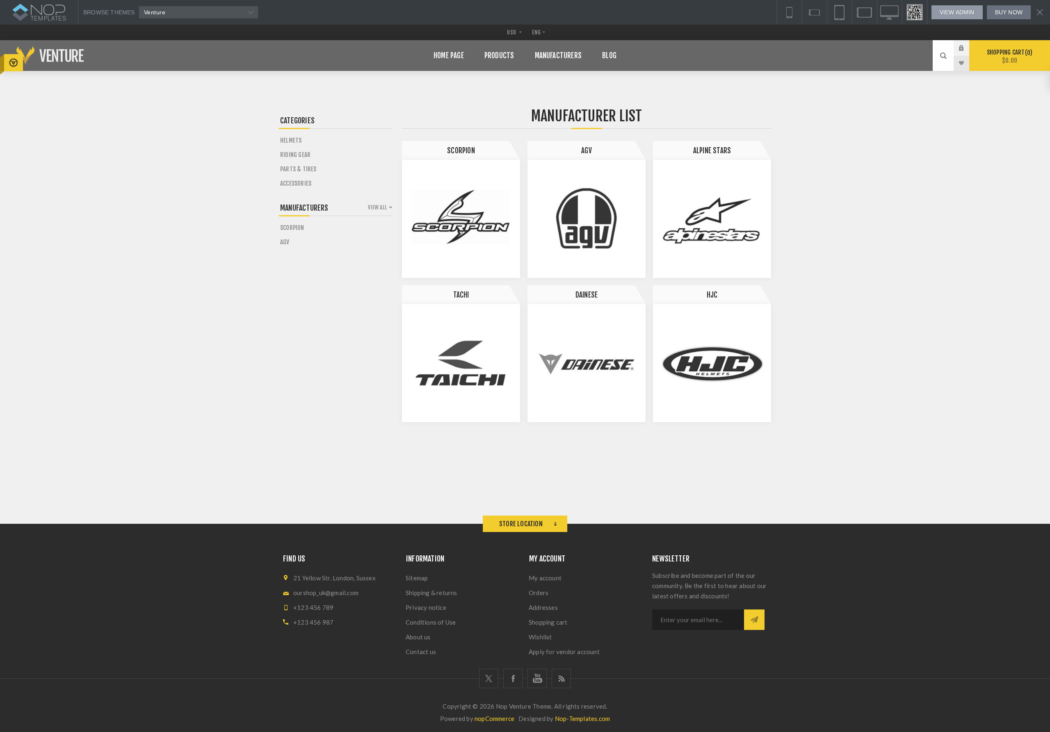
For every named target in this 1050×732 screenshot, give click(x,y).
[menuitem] (463, 578)
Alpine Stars (712, 150)
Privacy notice (426, 607)
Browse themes (109, 12)
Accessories (295, 183)
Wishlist (540, 637)
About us (418, 637)
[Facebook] (513, 678)
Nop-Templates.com (582, 718)
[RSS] (561, 678)
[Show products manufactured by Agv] (586, 219)
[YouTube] (537, 678)
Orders (538, 592)
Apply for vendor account (564, 651)
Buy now (1009, 12)
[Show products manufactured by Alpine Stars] (712, 219)
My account (545, 578)
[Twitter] (488, 678)
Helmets (290, 140)
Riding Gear (295, 155)
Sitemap (417, 578)
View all (377, 207)
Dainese (586, 295)
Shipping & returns (431, 592)
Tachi (461, 295)
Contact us (421, 651)
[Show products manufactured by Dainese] (586, 363)
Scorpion (461, 150)
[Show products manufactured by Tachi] (461, 363)
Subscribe (754, 619)
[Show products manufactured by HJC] (712, 363)
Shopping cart (1008, 56)
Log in (967, 47)
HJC (712, 295)
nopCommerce (494, 718)
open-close (13, 62)
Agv (586, 150)
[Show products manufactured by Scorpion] (461, 219)
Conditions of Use (431, 622)
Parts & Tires (298, 169)
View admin (957, 12)
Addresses (543, 607)
